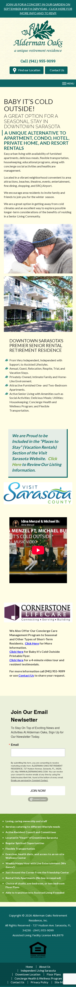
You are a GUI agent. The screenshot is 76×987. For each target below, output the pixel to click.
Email (15, 744)
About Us (44, 966)
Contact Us (57, 70)
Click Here (32, 643)
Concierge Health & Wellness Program (38, 978)
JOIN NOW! (38, 790)
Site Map (60, 982)
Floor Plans (54, 974)
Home (29, 966)
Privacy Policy (39, 982)
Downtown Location (27, 974)
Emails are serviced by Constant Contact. (29, 780)
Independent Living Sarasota (38, 970)
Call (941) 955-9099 (38, 61)
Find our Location (29, 70)
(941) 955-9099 (43, 930)
